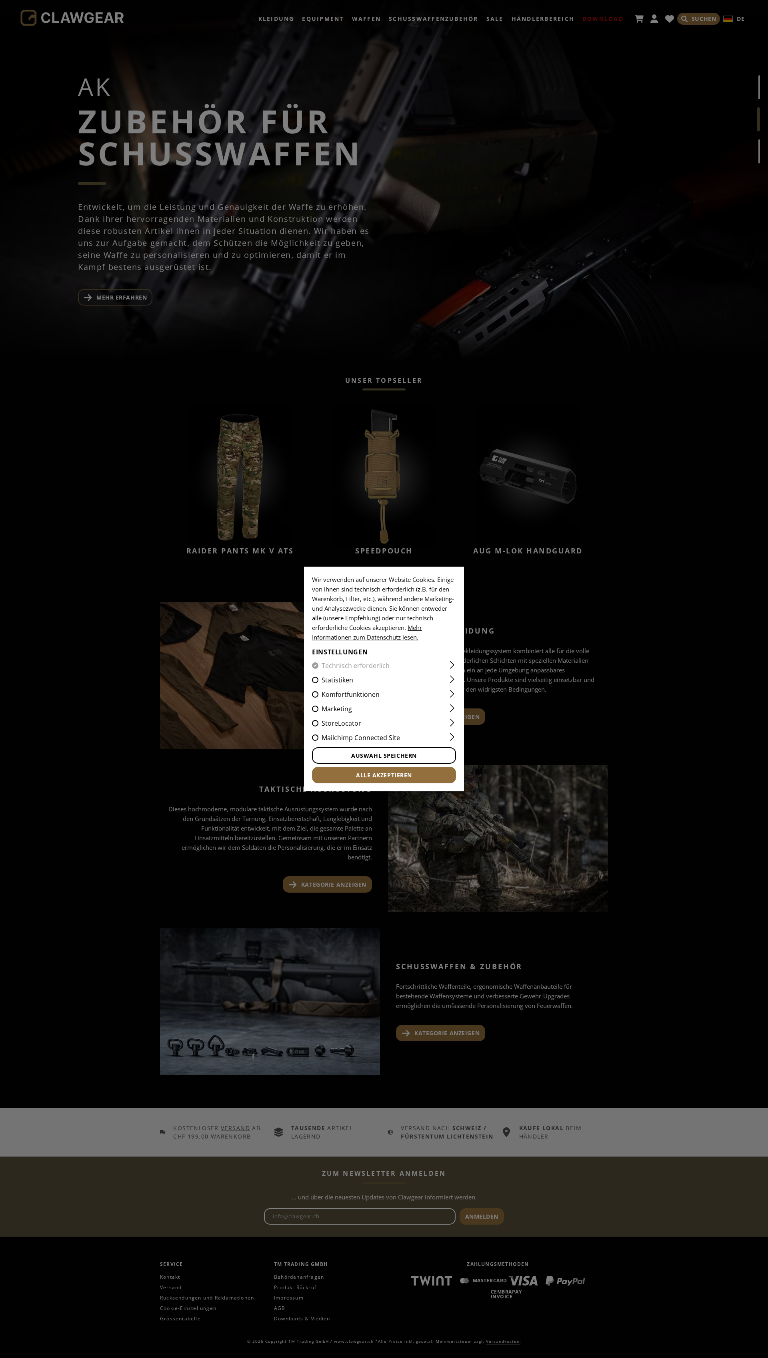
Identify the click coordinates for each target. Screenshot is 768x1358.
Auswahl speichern (384, 755)
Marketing (337, 708)
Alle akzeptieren (384, 775)
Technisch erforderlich (356, 665)
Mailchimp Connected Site (361, 737)
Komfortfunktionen (351, 694)
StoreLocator (341, 723)
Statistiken (337, 680)
